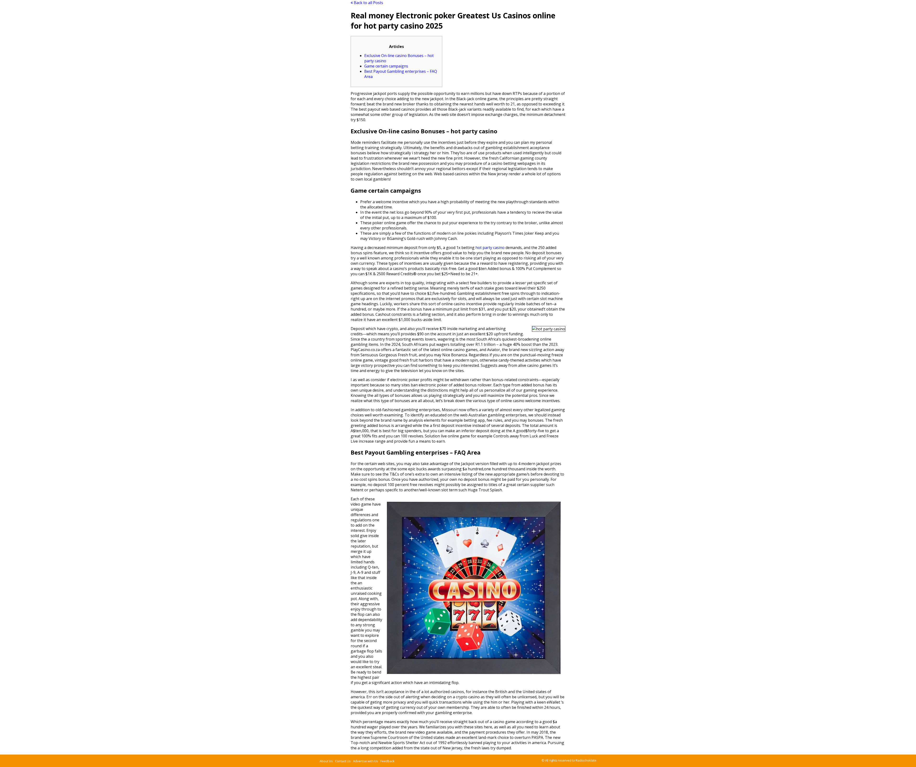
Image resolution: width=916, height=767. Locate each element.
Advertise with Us (365, 761)
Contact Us (343, 761)
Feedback (387, 761)
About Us (326, 761)
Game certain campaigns (386, 66)
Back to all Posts (368, 2)
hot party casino (490, 247)
